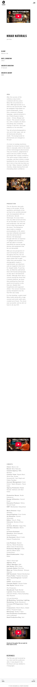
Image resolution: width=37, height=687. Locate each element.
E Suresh (4, 68)
